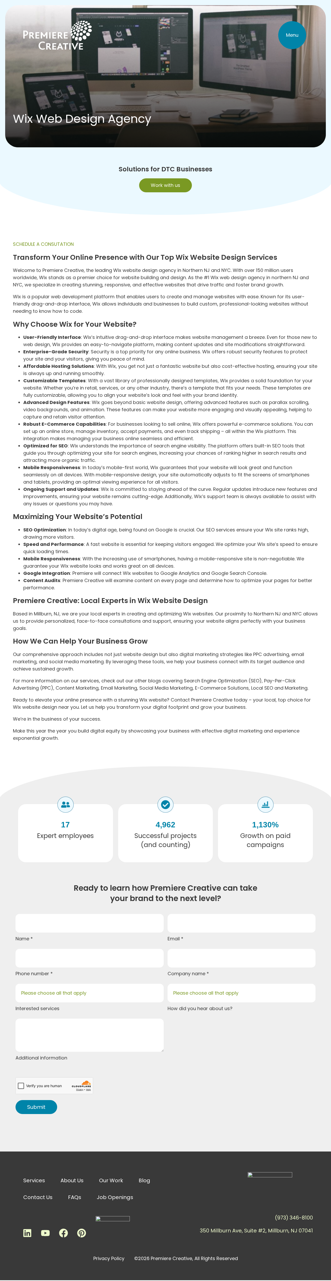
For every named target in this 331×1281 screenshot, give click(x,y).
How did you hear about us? (200, 1008)
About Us (72, 1180)
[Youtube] (45, 1233)
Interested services (37, 1008)
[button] (292, 35)
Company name (187, 973)
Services (34, 1180)
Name (23, 938)
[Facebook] (63, 1233)
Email (174, 938)
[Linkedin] (27, 1233)
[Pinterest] (81, 1233)
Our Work (111, 1180)
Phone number (33, 973)
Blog (144, 1180)
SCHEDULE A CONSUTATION (43, 244)
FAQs (74, 1197)
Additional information (41, 1058)
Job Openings (115, 1197)
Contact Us (37, 1197)
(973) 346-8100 (294, 1217)
